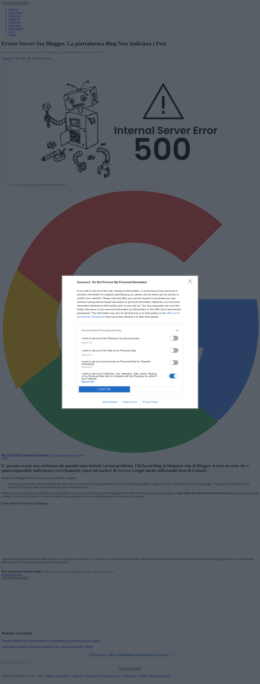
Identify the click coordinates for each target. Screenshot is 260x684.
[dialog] (130, 342)
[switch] (173, 338)
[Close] (191, 282)
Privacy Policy (150, 401)
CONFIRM (104, 389)
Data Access (130, 401)
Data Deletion (110, 401)
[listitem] (130, 330)
